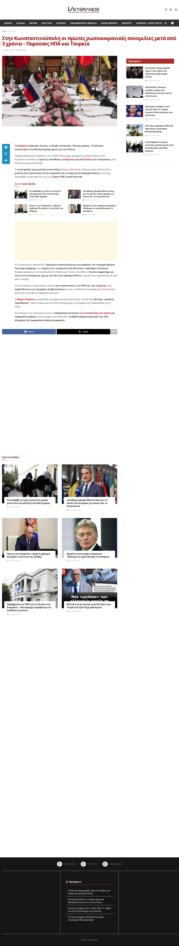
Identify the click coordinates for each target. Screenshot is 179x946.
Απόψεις (127, 23)
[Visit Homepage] (84, 10)
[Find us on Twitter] (170, 9)
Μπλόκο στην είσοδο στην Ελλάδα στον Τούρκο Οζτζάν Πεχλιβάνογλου (89, 606)
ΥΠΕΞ (62, 176)
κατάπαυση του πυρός (97, 312)
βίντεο (101, 169)
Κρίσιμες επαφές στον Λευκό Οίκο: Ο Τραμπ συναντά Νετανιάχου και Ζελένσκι (159, 111)
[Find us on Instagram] (176, 9)
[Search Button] (166, 23)
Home (4, 31)
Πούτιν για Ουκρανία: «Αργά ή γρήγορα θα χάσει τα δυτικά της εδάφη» (46, 208)
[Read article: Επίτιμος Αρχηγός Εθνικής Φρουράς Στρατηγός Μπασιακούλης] (134, 130)
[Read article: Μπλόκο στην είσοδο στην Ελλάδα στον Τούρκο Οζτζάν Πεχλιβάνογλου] (89, 588)
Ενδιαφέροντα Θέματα (83, 23)
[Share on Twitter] (6, 154)
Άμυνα (33, 23)
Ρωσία (87, 159)
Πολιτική (47, 23)
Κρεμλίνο (23, 145)
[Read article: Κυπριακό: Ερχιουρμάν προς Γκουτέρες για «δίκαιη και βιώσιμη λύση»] (134, 72)
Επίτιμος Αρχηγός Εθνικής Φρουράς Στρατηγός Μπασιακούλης (159, 128)
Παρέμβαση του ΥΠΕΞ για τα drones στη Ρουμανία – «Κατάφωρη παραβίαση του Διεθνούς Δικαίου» (29, 607)
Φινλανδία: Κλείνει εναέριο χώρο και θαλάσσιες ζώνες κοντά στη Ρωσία (158, 91)
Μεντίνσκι (76, 169)
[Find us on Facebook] (166, 9)
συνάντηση (108, 289)
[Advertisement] (60, 137)
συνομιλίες (68, 159)
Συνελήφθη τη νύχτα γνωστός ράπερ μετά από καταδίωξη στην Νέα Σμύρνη (45, 194)
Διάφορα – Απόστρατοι (149, 23)
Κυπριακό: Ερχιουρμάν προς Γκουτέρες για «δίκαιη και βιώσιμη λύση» (157, 72)
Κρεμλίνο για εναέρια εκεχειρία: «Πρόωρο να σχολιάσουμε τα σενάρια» (99, 208)
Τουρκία (100, 285)
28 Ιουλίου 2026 (37, 200)
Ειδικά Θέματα (109, 23)
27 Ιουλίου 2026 (90, 200)
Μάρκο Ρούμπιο (26, 299)
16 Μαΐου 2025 (8, 50)
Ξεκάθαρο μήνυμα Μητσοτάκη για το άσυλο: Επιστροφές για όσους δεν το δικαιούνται (98, 194)
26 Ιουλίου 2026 (90, 214)
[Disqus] (59, 660)
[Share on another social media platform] (6, 160)
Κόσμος (61, 23)
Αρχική (8, 23)
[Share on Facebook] (6, 147)
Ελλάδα (21, 23)
